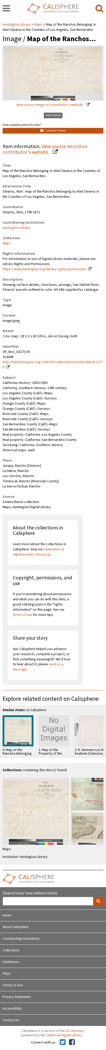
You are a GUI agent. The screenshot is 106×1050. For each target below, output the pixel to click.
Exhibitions (11, 962)
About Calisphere (16, 927)
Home (7, 915)
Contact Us (11, 1020)
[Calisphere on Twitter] (63, 1042)
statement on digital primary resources (38, 552)
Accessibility (12, 1008)
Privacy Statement (17, 997)
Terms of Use (13, 985)
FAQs (7, 973)
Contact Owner (55, 130)
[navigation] (6, 9)
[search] (99, 9)
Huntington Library (17, 24)
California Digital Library (64, 1035)
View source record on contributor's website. (45, 149)
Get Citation (53, 115)
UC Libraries (75, 1030)
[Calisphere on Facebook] (72, 1042)
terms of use (22, 614)
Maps (38, 24)
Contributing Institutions (21, 938)
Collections (11, 950)
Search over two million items (30, 893)
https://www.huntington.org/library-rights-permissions (44, 269)
